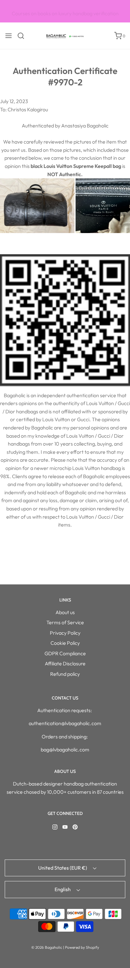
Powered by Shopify (82, 947)
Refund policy (65, 674)
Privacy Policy (65, 633)
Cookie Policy (65, 643)
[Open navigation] (8, 35)
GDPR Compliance (65, 653)
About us (65, 612)
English (63, 889)
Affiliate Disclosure (65, 663)
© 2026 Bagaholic (46, 947)
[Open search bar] (23, 35)
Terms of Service (65, 622)
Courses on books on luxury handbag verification (65, 12)
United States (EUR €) (63, 868)
